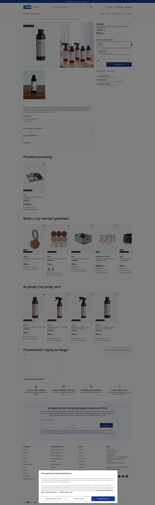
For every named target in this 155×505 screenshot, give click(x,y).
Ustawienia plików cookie (53, 499)
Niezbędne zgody (79, 499)
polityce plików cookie (66, 492)
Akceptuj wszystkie (103, 499)
